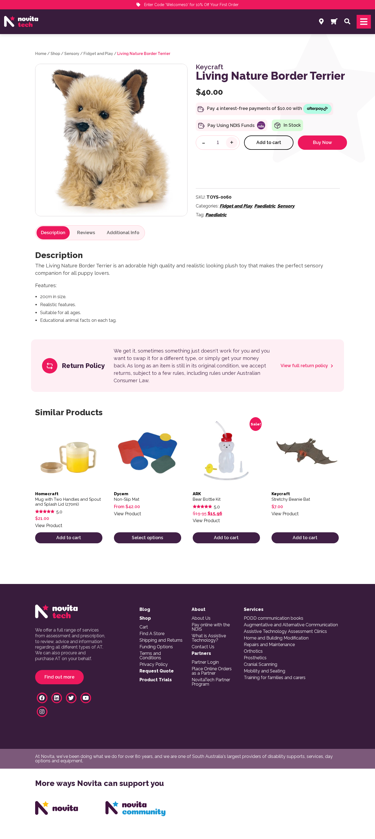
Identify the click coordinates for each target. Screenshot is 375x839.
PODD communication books (273, 618)
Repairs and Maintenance (269, 645)
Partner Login (205, 662)
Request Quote (156, 671)
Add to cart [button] (68, 537)
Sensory (71, 54)
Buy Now (322, 142)
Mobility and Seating (264, 671)
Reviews (86, 233)
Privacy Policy (153, 664)
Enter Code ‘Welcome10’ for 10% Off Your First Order (191, 4)
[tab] (53, 232)
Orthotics (253, 651)
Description (53, 233)
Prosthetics (255, 658)
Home (40, 54)
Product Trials (155, 680)
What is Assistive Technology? (209, 638)
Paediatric (264, 206)
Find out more (59, 677)
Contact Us (203, 647)
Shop (55, 54)
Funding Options (156, 647)
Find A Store (151, 634)
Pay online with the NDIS (211, 627)
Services (254, 609)
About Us (201, 618)
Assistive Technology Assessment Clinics (285, 631)
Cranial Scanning (260, 664)
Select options (147, 537)
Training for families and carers (275, 677)
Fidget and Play (98, 54)
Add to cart (268, 142)
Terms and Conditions (150, 655)
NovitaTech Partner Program (211, 682)
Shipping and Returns (161, 640)
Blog (144, 609)
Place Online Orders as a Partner (212, 671)
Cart (143, 627)
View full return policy (305, 366)
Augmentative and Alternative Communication (291, 625)
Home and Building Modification (276, 638)
